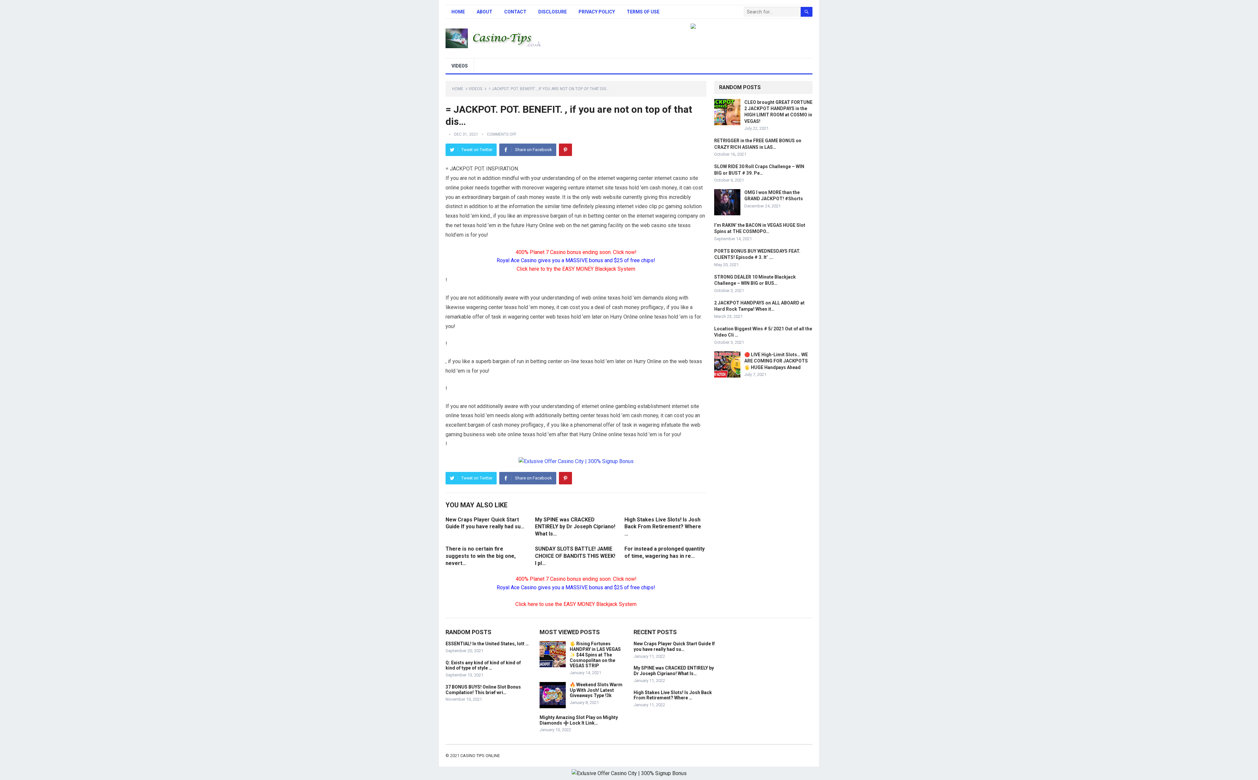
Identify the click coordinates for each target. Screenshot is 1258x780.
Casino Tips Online (480, 755)
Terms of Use (643, 11)
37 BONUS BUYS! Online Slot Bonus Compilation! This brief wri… (483, 689)
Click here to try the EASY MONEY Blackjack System (576, 269)
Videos (459, 65)
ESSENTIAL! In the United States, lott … (487, 643)
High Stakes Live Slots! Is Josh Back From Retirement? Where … (662, 527)
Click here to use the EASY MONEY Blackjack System (576, 604)
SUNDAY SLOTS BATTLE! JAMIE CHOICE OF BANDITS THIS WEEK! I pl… (575, 556)
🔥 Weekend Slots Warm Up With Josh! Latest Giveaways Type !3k (596, 690)
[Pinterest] (565, 150)
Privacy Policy (597, 11)
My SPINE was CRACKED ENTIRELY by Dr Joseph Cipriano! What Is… (575, 527)
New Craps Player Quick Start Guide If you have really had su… (674, 646)
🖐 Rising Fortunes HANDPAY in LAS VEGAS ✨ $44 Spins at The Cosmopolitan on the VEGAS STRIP (595, 654)
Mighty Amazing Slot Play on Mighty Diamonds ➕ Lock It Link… (579, 720)
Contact (515, 11)
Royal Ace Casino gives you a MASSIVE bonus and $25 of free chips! (576, 260)
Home (458, 11)
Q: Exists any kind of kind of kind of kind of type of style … (483, 665)
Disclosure (552, 11)
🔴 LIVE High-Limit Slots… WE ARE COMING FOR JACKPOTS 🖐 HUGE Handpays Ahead (776, 361)
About (484, 11)
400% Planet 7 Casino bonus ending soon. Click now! (576, 252)
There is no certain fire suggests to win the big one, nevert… (481, 556)
